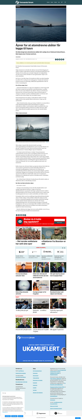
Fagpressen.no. (5, 412)
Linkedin (34, 387)
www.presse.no (53, 396)
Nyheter (48, 2)
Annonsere (35, 373)
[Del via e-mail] (61, 59)
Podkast (55, 2)
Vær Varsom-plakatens (55, 378)
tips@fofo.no (21, 370)
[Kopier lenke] (63, 59)
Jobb (59, 2)
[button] (63, 248)
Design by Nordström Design (56, 408)
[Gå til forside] (24, 2)
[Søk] (61, 2)
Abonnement (35, 375)
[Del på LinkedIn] (60, 59)
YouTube (35, 390)
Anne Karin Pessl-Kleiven (21, 377)
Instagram (35, 385)
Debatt (52, 2)
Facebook (35, 382)
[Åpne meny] (65, 2)
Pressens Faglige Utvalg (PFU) (57, 387)
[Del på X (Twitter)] (58, 59)
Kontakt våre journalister (21, 373)
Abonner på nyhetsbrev (38, 392)
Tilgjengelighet (36, 378)
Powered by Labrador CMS (41, 417)
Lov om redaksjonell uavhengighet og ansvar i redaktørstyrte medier (58, 372)
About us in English (54, 406)
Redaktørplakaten (54, 374)
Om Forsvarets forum (37, 370)
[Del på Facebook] (56, 59)
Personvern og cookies (37, 380)
